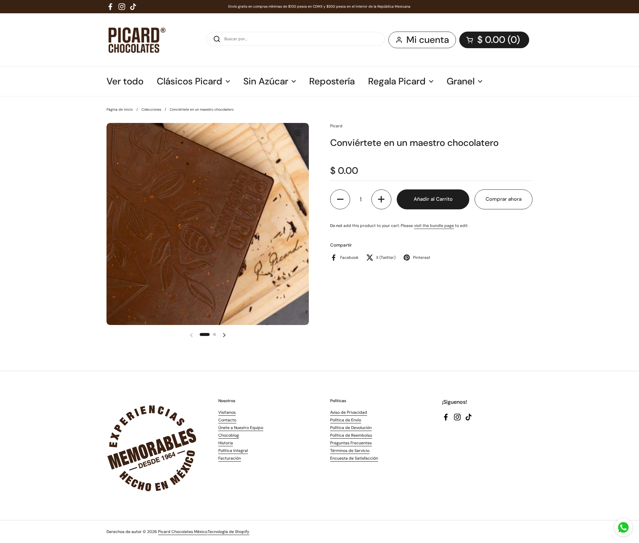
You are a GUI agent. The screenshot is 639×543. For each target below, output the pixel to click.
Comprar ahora (504, 199)
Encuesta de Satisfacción (354, 458)
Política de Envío (345, 420)
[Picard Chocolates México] (136, 39)
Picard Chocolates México (182, 531)
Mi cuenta (427, 40)
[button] (494, 40)
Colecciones (151, 109)
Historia (225, 443)
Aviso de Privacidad (348, 412)
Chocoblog (228, 435)
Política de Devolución (351, 427)
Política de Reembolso (351, 435)
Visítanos (227, 412)
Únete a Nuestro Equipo (240, 427)
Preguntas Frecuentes (351, 443)
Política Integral (233, 450)
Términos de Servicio (349, 450)
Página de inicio (119, 109)
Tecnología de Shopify (228, 531)
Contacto (227, 420)
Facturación (229, 458)
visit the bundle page (434, 225)
